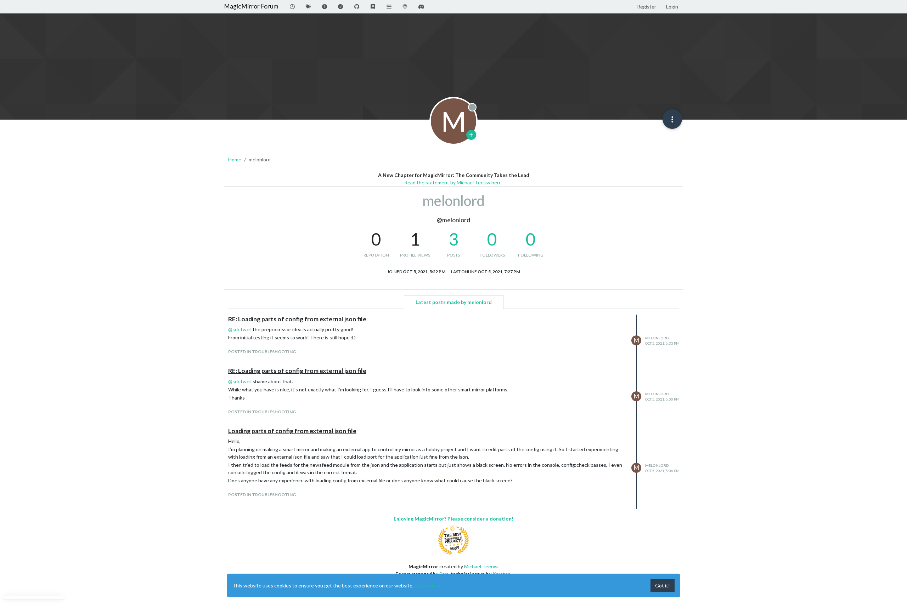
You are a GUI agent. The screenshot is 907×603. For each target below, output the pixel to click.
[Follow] (471, 135)
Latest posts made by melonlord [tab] (454, 302)
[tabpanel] (453, 412)
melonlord (657, 338)
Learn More (428, 585)
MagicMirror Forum (251, 6)
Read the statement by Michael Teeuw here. (453, 182)
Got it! (662, 585)
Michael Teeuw (481, 566)
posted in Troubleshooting (262, 351)
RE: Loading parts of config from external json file (297, 319)
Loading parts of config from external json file (292, 431)
